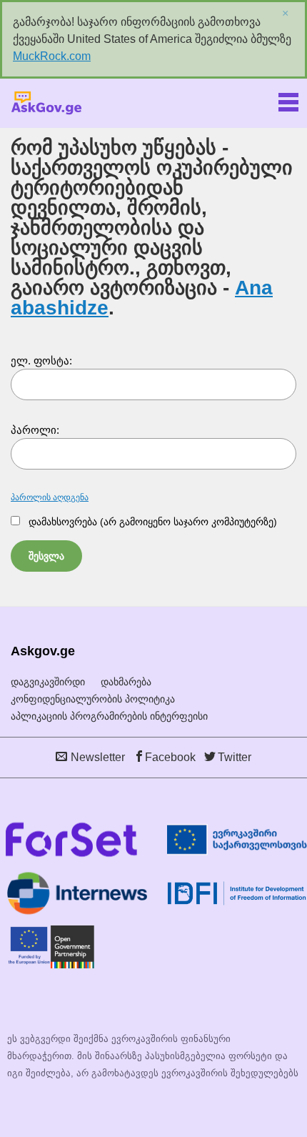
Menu (288, 99)
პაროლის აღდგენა (50, 497)
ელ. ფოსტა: (41, 360)
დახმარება (126, 681)
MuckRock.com (52, 56)
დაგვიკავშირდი (48, 681)
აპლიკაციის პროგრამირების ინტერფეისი (109, 716)
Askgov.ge (46, 103)
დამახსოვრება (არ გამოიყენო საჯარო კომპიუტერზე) (153, 521)
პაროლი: (35, 430)
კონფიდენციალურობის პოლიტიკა (93, 699)
